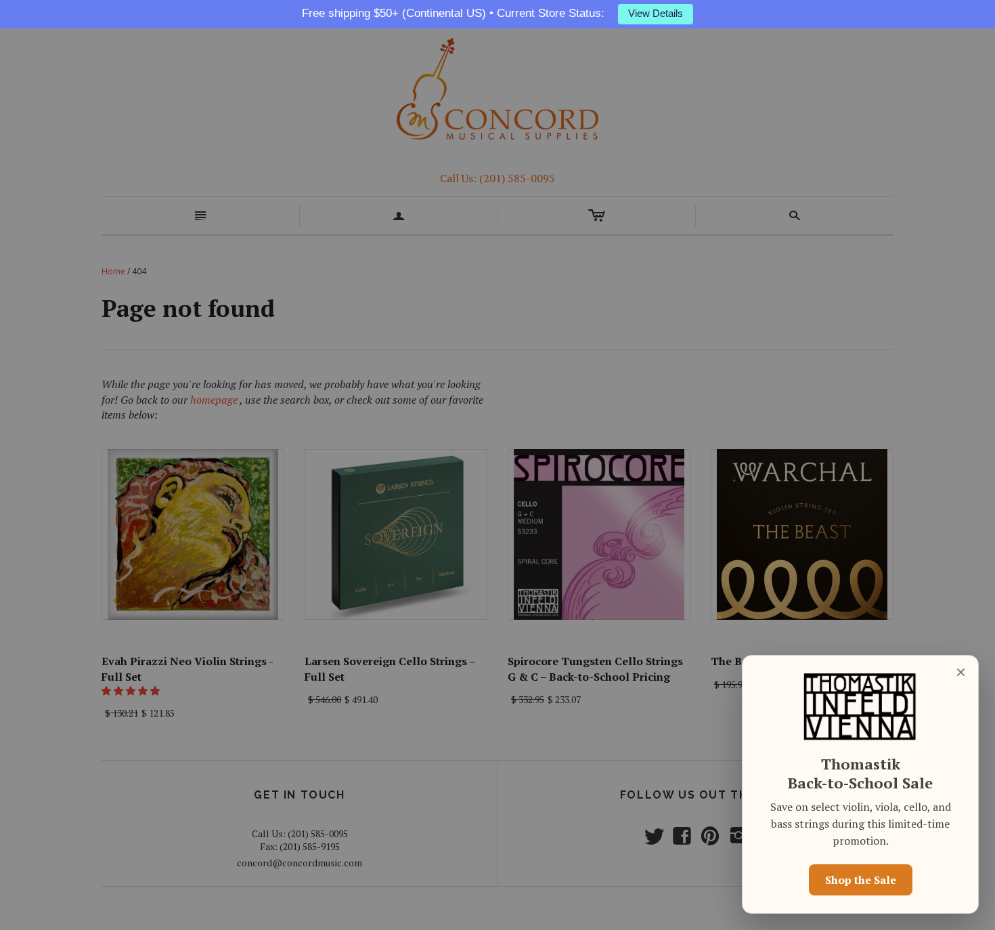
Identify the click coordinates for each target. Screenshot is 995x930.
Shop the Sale (860, 879)
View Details (655, 13)
